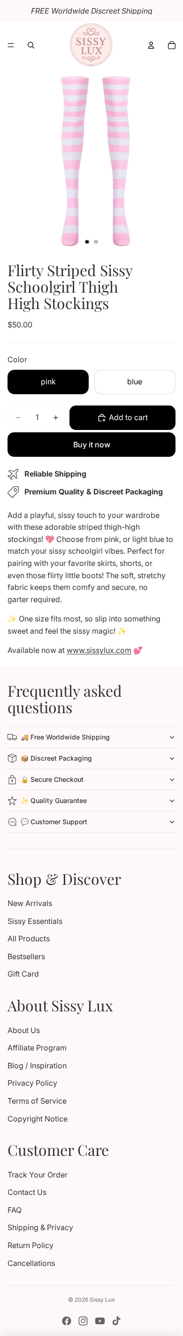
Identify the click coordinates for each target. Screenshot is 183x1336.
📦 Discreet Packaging (56, 758)
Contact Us (27, 1192)
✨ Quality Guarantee (54, 800)
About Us (24, 1030)
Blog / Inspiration (37, 1065)
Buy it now (91, 444)
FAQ (15, 1210)
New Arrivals (30, 903)
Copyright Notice (38, 1118)
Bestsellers (26, 956)
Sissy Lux (102, 1299)
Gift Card (23, 973)
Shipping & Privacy (40, 1227)
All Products (29, 938)
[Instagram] (83, 1321)
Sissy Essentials (35, 921)
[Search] (31, 45)
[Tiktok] (116, 1321)
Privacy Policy (32, 1083)
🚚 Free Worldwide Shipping (65, 737)
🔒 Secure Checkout (52, 779)
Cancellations (31, 1263)
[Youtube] (100, 1321)
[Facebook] (66, 1321)
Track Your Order (38, 1174)
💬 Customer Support (54, 822)
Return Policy (30, 1245)
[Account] (151, 45)
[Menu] (11, 45)
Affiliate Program (37, 1047)
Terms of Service (37, 1100)
